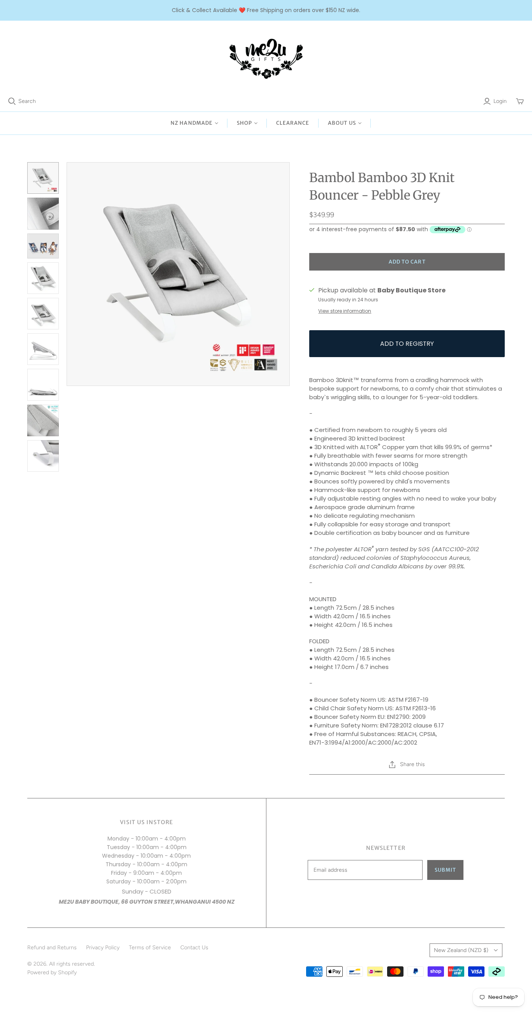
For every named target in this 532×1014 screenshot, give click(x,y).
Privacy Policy (103, 947)
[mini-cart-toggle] (520, 101)
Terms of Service (150, 947)
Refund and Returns (52, 947)
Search (27, 101)
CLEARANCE (292, 123)
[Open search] (12, 101)
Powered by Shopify (52, 972)
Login (500, 101)
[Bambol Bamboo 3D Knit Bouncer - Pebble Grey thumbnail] (43, 178)
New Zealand (461, 950)
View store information (344, 311)
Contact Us (194, 947)
